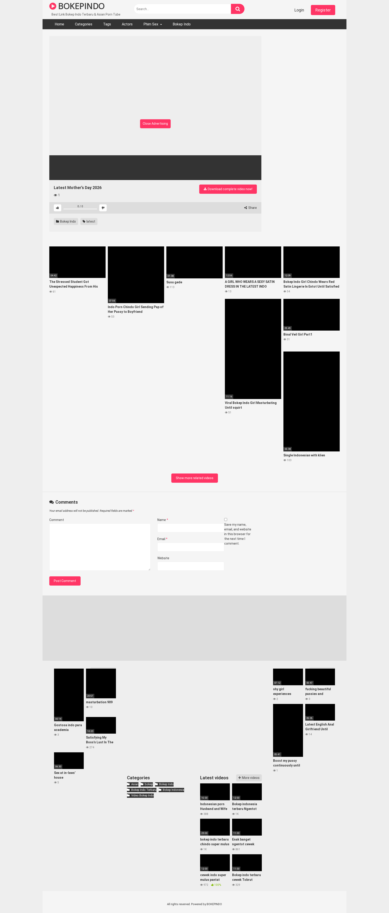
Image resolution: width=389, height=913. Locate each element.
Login (299, 10)
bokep (149, 784)
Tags (107, 24)
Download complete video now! (229, 189)
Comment (56, 520)
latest (90, 221)
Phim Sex (150, 24)
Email (162, 539)
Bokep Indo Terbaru (143, 789)
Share (252, 208)
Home (59, 24)
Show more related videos (194, 478)
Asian (134, 784)
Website (163, 558)
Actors (127, 24)
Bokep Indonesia (173, 789)
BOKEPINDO (80, 5)
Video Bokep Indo (142, 795)
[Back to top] (374, 899)
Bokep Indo (182, 24)
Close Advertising (155, 123)
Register (323, 10)
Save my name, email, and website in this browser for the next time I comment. (237, 534)
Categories (83, 24)
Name (162, 520)
